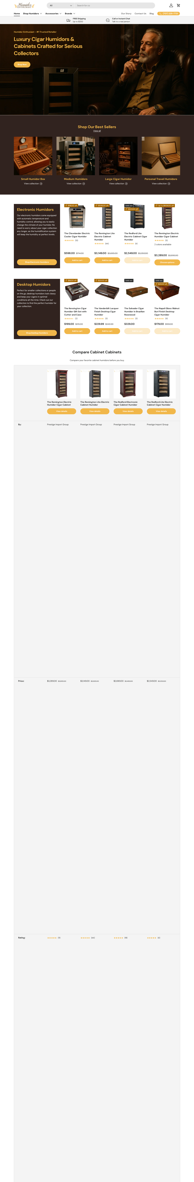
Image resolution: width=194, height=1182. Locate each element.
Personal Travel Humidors (161, 179)
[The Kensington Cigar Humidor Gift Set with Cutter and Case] (77, 292)
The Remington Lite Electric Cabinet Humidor (104, 236)
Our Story (126, 13)
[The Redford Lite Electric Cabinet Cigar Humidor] (137, 217)
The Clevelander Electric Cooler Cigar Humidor (77, 235)
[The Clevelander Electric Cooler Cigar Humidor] (77, 217)
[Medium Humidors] (75, 156)
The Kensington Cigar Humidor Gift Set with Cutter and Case (75, 311)
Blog (152, 13)
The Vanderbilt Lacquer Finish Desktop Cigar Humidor (106, 311)
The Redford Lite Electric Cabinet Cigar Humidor (135, 236)
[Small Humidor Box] (33, 156)
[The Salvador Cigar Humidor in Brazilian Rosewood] (137, 292)
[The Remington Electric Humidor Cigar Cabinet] (167, 217)
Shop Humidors (31, 13)
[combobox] (101, 5)
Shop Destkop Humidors (37, 333)
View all (97, 130)
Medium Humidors (75, 179)
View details (61, 411)
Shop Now (22, 64)
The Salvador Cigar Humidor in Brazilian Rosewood (134, 311)
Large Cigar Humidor (118, 179)
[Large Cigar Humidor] (118, 156)
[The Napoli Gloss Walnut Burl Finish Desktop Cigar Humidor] (167, 292)
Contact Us (140, 13)
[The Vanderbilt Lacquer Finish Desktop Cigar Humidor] (107, 292)
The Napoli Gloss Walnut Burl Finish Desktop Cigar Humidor (166, 311)
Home (17, 13)
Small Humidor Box (33, 179)
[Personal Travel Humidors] (161, 156)
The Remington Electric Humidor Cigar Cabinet (166, 235)
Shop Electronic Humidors (37, 262)
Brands (68, 13)
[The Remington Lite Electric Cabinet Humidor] (107, 217)
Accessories (51, 13)
